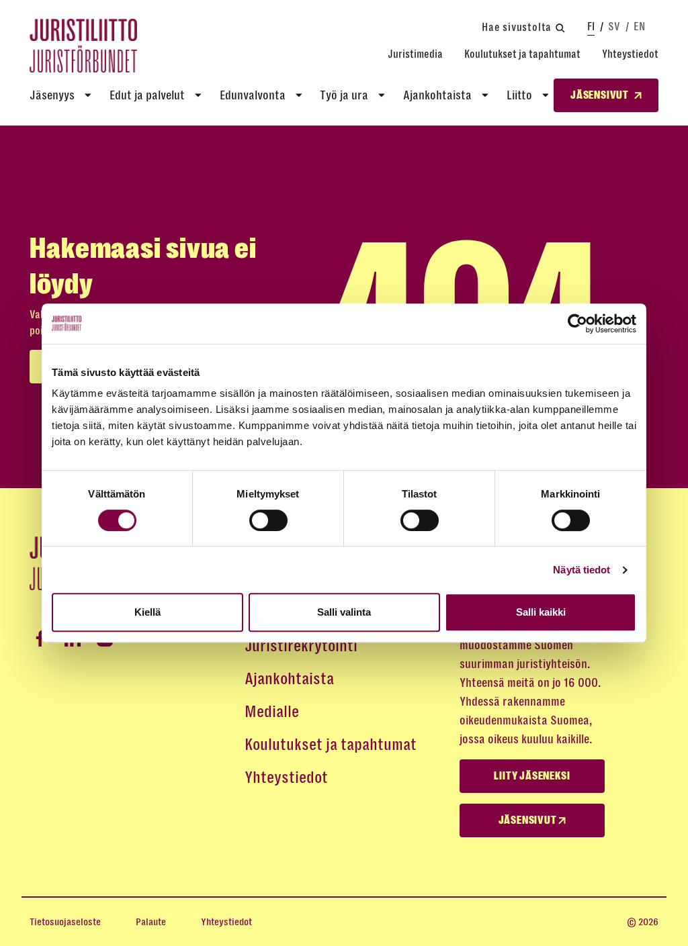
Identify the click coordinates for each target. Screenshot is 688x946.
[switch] (268, 520)
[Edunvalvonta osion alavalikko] (299, 95)
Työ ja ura (344, 95)
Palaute (151, 922)
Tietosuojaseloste (65, 922)
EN (639, 26)
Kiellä (147, 612)
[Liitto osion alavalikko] (546, 95)
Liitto (519, 95)
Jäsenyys (52, 95)
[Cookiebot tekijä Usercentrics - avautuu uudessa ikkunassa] (577, 324)
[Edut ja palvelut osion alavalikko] (198, 95)
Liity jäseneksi (532, 776)
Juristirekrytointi (301, 645)
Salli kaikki (541, 612)
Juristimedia (415, 54)
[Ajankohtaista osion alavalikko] (485, 95)
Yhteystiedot (630, 54)
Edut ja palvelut (147, 95)
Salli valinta (344, 612)
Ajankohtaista (437, 95)
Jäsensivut (529, 820)
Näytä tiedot (581, 569)
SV (614, 26)
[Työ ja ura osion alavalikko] (382, 95)
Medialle (272, 711)
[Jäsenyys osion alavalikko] (88, 95)
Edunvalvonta (253, 95)
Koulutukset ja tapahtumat (522, 54)
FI (591, 26)
